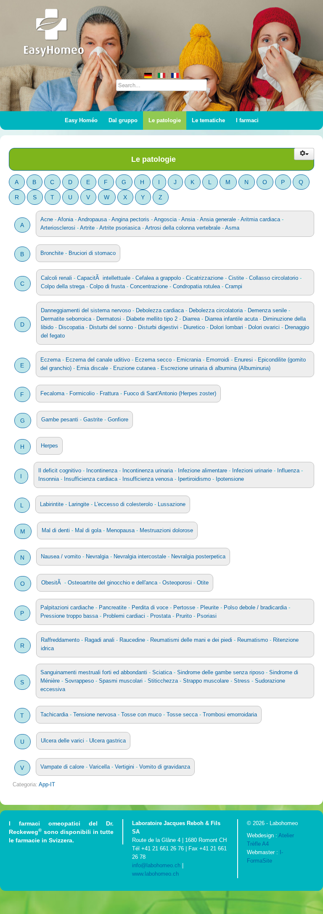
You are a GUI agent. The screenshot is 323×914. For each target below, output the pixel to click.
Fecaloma (52, 393)
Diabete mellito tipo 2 (151, 319)
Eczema (50, 359)
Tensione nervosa (94, 714)
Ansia (188, 219)
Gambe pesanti (59, 419)
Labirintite (52, 504)
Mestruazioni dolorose (166, 530)
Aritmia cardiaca (260, 219)
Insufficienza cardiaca (90, 479)
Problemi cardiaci (124, 616)
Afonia (65, 219)
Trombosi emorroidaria (230, 714)
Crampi (233, 286)
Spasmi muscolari (121, 681)
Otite (203, 582)
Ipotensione (230, 479)
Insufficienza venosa (147, 479)
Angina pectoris (130, 219)
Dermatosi (108, 319)
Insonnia (48, 479)
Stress (242, 681)
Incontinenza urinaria (147, 470)
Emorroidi (217, 359)
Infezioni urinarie (252, 470)
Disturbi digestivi (158, 327)
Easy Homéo (81, 120)
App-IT (47, 784)
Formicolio (82, 393)
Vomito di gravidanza (164, 767)
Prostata (160, 616)
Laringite (79, 504)
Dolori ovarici (264, 327)
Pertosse (184, 607)
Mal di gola (88, 530)
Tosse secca (182, 714)
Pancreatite (113, 607)
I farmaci (247, 120)
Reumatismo (252, 640)
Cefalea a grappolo (159, 278)
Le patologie (164, 120)
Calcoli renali (56, 278)
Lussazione (171, 504)
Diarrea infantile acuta (231, 319)
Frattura (109, 393)
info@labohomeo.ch (156, 865)
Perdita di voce (150, 607)
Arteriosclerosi (57, 228)
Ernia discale (92, 368)
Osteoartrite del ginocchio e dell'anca (112, 582)
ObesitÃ (52, 582)
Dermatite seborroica (66, 319)
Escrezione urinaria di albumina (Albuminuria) (215, 368)
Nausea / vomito (61, 556)
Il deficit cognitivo (59, 470)
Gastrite (93, 419)
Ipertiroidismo (194, 479)
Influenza (288, 470)
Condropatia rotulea (196, 286)
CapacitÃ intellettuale (103, 278)
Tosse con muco (141, 714)
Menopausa (120, 530)
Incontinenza (101, 470)
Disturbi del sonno (111, 327)
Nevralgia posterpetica (198, 556)
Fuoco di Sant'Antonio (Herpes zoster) (170, 393)
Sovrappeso (79, 681)
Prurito (184, 616)
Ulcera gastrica (107, 740)
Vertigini (124, 767)
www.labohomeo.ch (155, 874)
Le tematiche (208, 120)
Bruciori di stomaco (92, 253)
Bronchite (52, 253)
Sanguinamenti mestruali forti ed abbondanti (93, 672)
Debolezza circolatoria (216, 310)
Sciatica (162, 672)
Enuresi (243, 359)
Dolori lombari (226, 327)
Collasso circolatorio (273, 278)
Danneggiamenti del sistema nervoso (86, 310)
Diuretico (194, 327)
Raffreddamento (60, 640)
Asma (232, 228)
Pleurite (209, 607)
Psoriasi (207, 616)
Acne (46, 219)
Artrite (87, 228)
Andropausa (92, 219)
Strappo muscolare (206, 681)
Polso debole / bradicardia (255, 607)
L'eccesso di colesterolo (123, 504)
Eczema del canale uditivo (98, 359)
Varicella (99, 767)
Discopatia (71, 327)
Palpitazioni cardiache (67, 607)
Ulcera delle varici (62, 740)
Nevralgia (97, 556)
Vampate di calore (62, 767)
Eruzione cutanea (134, 368)
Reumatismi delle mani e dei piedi (191, 640)
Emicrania (189, 359)
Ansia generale (218, 219)
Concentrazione (149, 286)
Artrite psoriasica (119, 228)
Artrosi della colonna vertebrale (182, 228)
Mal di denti (56, 530)
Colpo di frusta (107, 286)
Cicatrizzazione (204, 278)
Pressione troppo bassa (69, 616)
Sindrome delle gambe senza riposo (220, 672)
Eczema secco (153, 359)
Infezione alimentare (202, 470)
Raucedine (132, 640)
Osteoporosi (177, 582)
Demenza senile (267, 310)
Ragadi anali (99, 640)
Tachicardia (54, 714)
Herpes (49, 445)
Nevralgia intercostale (140, 556)
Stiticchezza (163, 681)
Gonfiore (118, 419)
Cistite (236, 278)
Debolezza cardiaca (160, 310)
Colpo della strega (63, 286)
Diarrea (191, 319)
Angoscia (165, 219)
